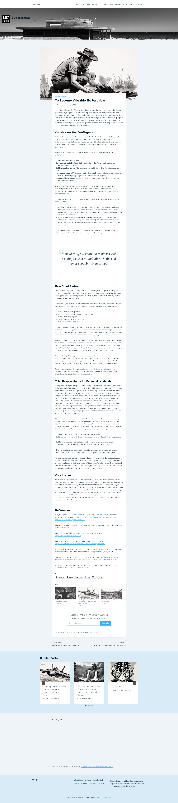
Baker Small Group (80, 783)
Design (57, 96)
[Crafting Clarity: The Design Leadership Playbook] (65, 593)
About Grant (108, 4)
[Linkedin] (36, 779)
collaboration (60, 632)
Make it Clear (116, 687)
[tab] (85, 705)
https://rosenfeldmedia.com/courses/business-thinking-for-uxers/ (80, 544)
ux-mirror (93, 632)
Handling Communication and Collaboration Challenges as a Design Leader (87, 601)
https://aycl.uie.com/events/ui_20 (68, 536)
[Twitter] (33, 779)
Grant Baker (60, 105)
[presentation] (55, 672)
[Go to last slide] (43, 683)
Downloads (93, 783)
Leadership (64, 96)
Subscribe (105, 623)
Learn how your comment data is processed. (97, 767)
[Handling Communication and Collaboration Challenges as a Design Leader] (88, 593)
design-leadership (73, 632)
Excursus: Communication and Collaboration (109, 643)
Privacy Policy (140, 4)
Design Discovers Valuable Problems (65, 643)
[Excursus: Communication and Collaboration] (111, 593)
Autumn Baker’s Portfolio (124, 4)
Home (76, 4)
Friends (82, 4)
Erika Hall (84, 632)
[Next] (134, 683)
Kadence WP (106, 797)
